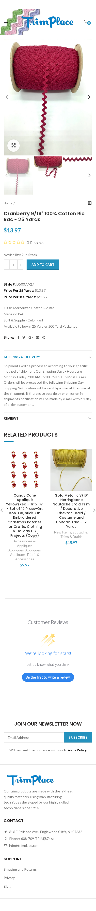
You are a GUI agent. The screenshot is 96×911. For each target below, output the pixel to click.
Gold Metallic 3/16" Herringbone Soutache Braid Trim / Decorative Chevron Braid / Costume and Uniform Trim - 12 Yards (71, 511)
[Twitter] (24, 337)
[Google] (30, 337)
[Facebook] (18, 337)
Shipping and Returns (20, 869)
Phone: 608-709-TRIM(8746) (31, 838)
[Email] (37, 337)
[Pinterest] (44, 337)
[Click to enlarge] (13, 145)
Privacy (9, 878)
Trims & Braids (71, 536)
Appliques (16, 550)
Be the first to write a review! (48, 677)
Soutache (80, 532)
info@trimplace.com (23, 845)
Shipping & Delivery (22, 356)
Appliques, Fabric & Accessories (24, 556)
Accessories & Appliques (25, 543)
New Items (62, 532)
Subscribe (78, 737)
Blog (7, 886)
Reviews (11, 418)
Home (8, 203)
